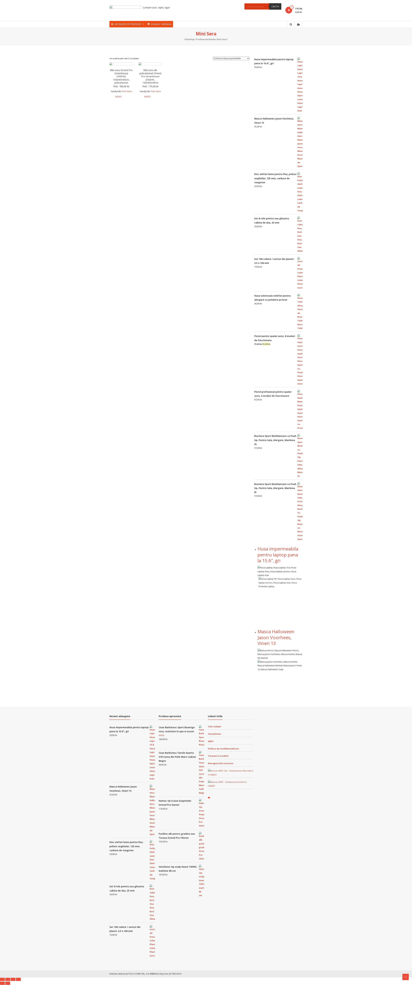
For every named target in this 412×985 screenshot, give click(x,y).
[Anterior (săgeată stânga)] (2, 983)
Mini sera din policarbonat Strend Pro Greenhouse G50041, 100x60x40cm (150, 76)
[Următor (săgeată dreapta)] (7, 983)
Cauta (275, 6)
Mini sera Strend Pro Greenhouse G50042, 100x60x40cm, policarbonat (121, 76)
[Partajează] (7, 979)
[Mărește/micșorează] (18, 979)
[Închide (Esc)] (2, 979)
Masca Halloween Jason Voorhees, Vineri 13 (276, 637)
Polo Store (127, 91)
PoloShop (189, 39)
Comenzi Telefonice (161, 24)
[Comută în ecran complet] (13, 979)
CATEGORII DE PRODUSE (127, 24)
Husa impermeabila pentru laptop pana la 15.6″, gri (278, 555)
